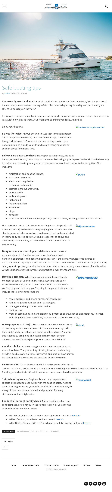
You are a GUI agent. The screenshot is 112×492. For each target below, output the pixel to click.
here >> (76, 415)
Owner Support (51, 431)
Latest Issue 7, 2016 (30, 465)
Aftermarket (23, 431)
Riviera (7, 93)
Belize (98, 465)
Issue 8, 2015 (36, 431)
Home (13, 465)
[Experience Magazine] (56, 6)
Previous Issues (52, 465)
